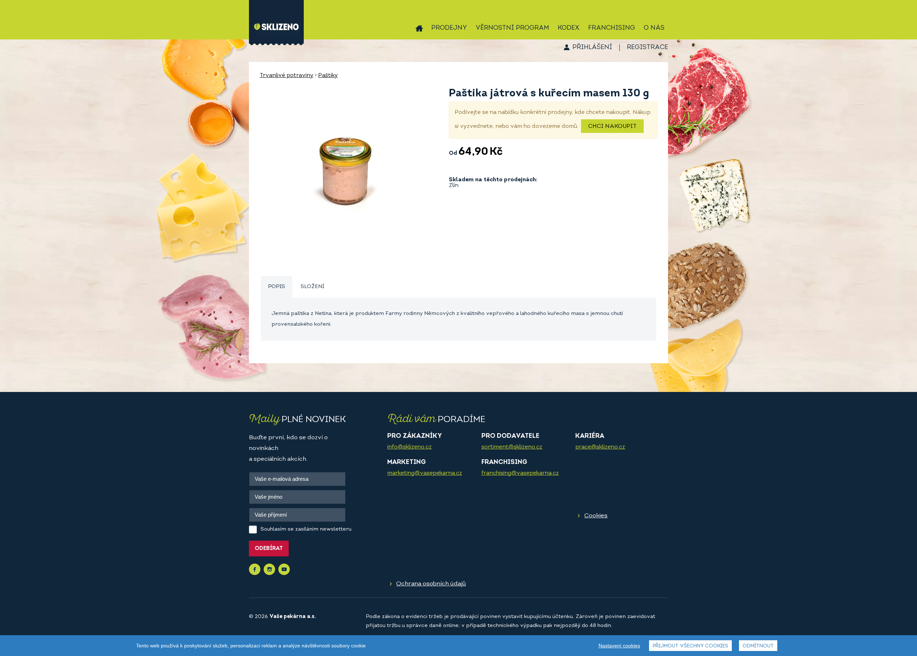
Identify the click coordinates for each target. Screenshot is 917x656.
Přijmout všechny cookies (690, 646)
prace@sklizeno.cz (600, 447)
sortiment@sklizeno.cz (511, 447)
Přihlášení (592, 47)
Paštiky (328, 75)
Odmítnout (758, 646)
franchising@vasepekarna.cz (520, 473)
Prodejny (449, 28)
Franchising (611, 28)
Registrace (647, 47)
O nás (654, 28)
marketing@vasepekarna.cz (424, 473)
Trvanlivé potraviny (286, 75)
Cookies (596, 516)
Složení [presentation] (312, 286)
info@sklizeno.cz (409, 447)
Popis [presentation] (276, 286)
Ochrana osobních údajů (431, 584)
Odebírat (269, 548)
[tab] (276, 287)
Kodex (569, 28)
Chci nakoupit (612, 126)
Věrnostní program (512, 28)
